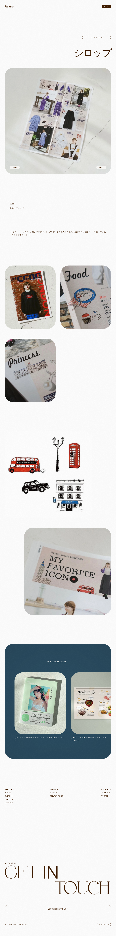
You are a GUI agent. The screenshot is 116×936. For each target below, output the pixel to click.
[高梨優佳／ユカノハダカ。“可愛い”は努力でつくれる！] (40, 703)
